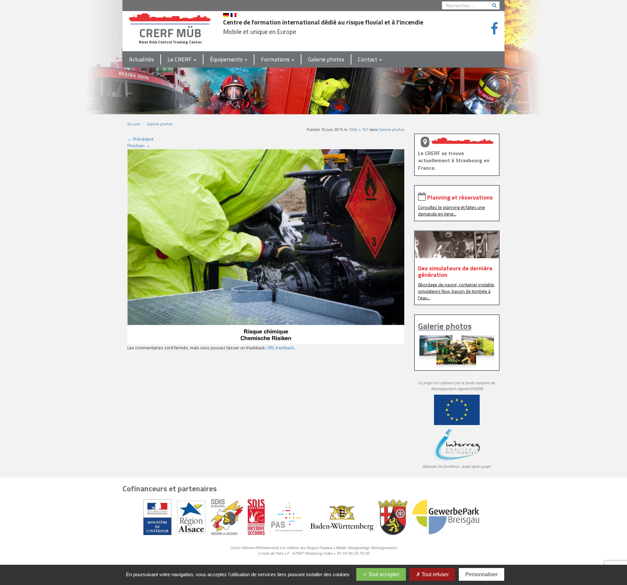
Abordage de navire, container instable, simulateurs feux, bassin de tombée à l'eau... (456, 291)
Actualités (141, 59)
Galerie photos (326, 59)
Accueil (133, 124)
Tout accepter (383, 574)
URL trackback (280, 347)
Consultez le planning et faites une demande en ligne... (451, 210)
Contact (368, 59)
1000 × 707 (358, 129)
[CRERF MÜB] (170, 17)
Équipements (227, 59)
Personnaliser (481, 574)
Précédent (140, 138)
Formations (276, 59)
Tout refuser (434, 574)
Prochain (138, 145)
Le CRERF (180, 59)
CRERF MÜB (170, 33)
